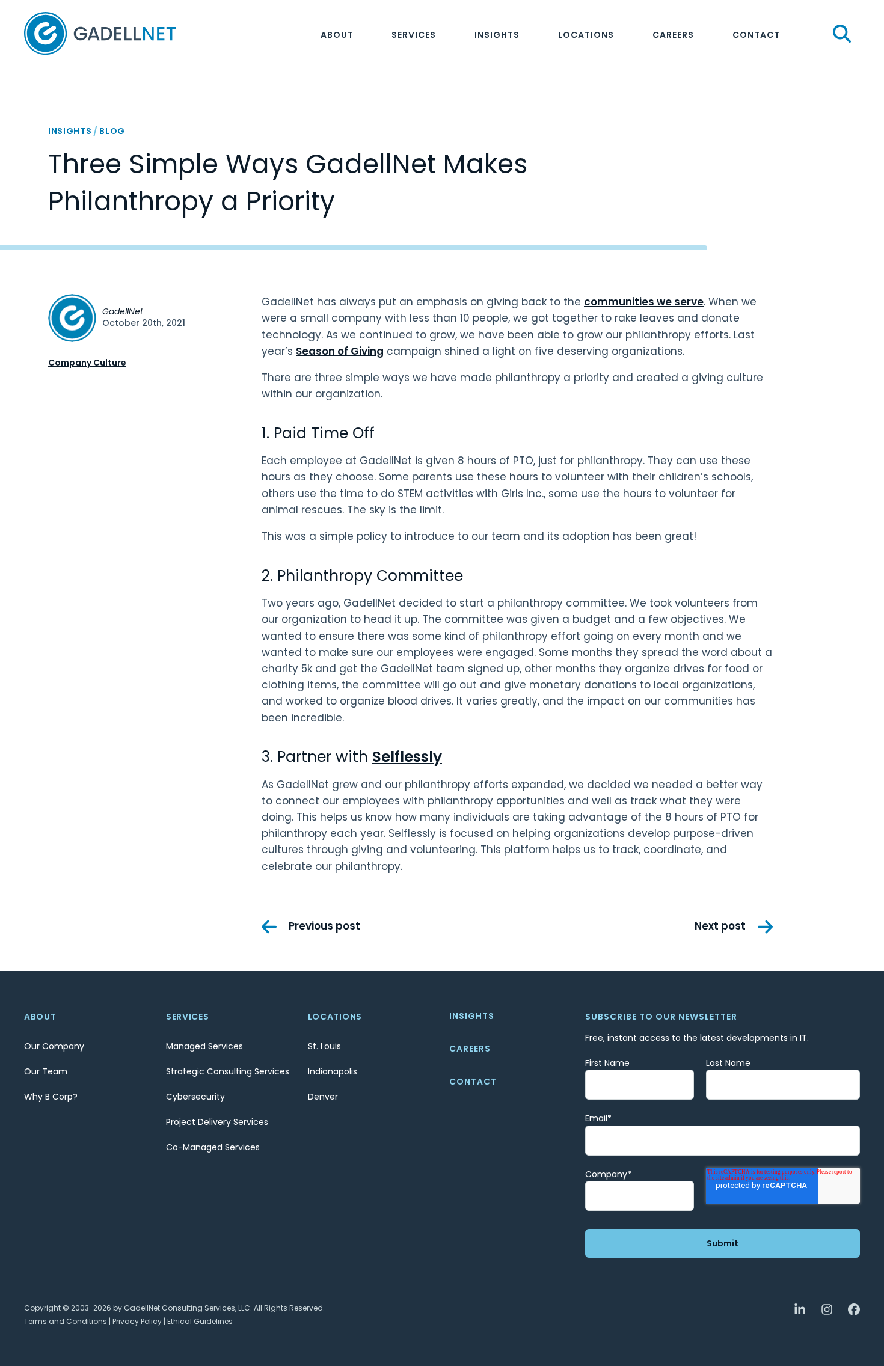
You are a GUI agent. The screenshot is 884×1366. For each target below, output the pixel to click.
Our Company (54, 1046)
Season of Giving (340, 351)
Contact (756, 35)
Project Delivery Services (217, 1122)
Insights (497, 35)
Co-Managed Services (213, 1147)
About (337, 35)
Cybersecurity (195, 1097)
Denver (323, 1097)
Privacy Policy (137, 1321)
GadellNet (122, 312)
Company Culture (87, 363)
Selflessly (407, 756)
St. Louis (324, 1046)
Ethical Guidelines (200, 1321)
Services (413, 35)
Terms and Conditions (65, 1321)
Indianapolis (332, 1071)
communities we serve (644, 302)
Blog (112, 131)
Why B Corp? (51, 1097)
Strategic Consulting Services (227, 1071)
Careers (673, 35)
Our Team (45, 1071)
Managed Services (204, 1046)
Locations (586, 35)
